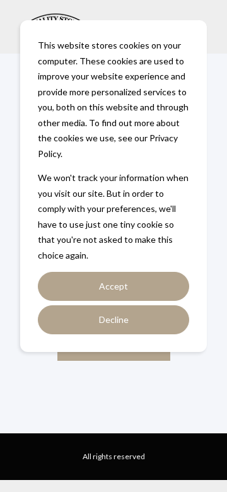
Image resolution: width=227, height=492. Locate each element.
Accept (113, 286)
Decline (114, 319)
